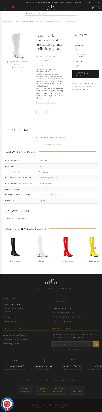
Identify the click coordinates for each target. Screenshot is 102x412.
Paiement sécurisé (62, 405)
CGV (50, 405)
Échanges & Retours (61, 321)
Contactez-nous (10, 317)
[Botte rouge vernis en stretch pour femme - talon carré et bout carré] (67, 246)
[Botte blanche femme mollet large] (23, 67)
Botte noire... (15, 261)
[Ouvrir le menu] (99, 13)
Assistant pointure (11, 344)
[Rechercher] (75, 13)
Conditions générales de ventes (66, 317)
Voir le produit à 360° (46, 102)
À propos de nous (10, 321)
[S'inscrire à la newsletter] (96, 344)
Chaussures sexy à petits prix (16, 339)
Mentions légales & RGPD (63, 312)
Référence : (39, 56)
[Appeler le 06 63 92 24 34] (3, 8)
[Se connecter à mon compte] (98, 8)
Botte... (41, 261)
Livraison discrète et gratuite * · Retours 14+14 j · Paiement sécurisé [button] (85, 86)
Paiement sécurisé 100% (63, 308)
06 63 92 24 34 (13, 304)
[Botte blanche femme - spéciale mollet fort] (17, 67)
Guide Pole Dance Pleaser (14, 335)
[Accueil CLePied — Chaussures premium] (51, 281)
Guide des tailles (81, 56)
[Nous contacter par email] (93, 8)
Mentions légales (39, 405)
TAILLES (79, 62)
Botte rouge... (68, 261)
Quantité (80, 46)
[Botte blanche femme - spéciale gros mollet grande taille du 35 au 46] (12, 67)
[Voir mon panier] (9, 7)
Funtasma (40, 65)
